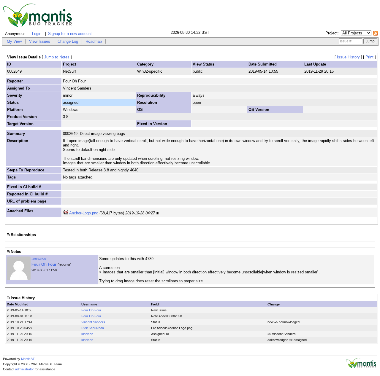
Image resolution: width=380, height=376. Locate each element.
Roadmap (94, 41)
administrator (24, 369)
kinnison (87, 334)
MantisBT (28, 359)
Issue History (348, 57)
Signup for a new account (70, 33)
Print (369, 57)
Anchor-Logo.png (83, 213)
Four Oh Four (43, 264)
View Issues (39, 41)
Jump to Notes (56, 57)
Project (331, 33)
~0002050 (38, 259)
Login (36, 33)
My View (14, 41)
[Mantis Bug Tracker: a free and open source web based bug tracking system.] (361, 367)
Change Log (68, 41)
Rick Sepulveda (92, 328)
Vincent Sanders (93, 322)
